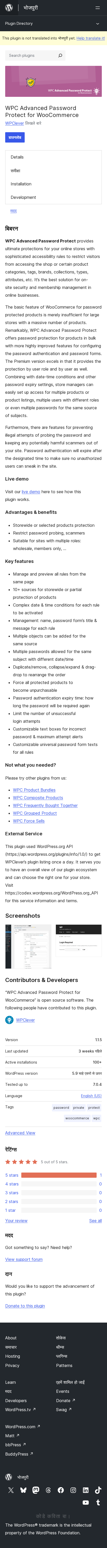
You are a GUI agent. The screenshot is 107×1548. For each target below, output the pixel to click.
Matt (12, 1435)
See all (95, 1220)
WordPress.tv (20, 1409)
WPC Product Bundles (34, 789)
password (61, 1108)
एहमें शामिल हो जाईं (70, 1382)
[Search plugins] (60, 55)
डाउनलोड (15, 137)
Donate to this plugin (25, 1305)
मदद (13, 210)
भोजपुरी (23, 1477)
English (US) (91, 1096)
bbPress (15, 1444)
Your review (16, 1220)
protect (94, 1108)
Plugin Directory (19, 23)
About (11, 1337)
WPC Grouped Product (35, 813)
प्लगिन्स (61, 1356)
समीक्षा (15, 170)
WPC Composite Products (38, 797)
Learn (10, 1382)
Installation (21, 183)
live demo (31, 491)
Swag (64, 1409)
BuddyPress (19, 1454)
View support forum (24, 1259)
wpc (96, 1118)
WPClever (14, 123)
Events (62, 1391)
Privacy (12, 1365)
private (78, 1108)
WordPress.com (23, 1426)
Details (17, 157)
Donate (66, 1400)
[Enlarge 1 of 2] (44, 931)
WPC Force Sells (29, 820)
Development (23, 197)
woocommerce (77, 1118)
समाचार (11, 1347)
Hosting (12, 1356)
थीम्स (60, 1347)
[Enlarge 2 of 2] (94, 931)
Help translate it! (91, 38)
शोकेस (61, 1337)
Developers (16, 1400)
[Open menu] (98, 7)
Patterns (64, 1365)
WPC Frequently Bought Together (45, 805)
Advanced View (20, 1132)
